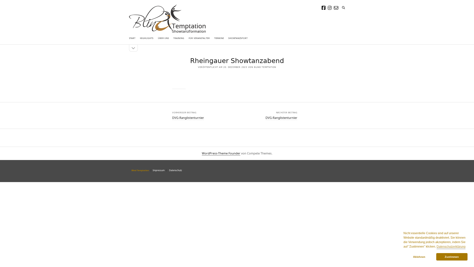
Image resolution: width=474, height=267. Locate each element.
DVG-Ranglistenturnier (188, 118)
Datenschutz (175, 170)
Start (132, 38)
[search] (343, 7)
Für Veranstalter (199, 38)
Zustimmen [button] (452, 256)
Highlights (147, 38)
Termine (219, 38)
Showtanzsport (238, 38)
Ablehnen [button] (419, 256)
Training (178, 38)
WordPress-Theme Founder (221, 153)
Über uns (163, 38)
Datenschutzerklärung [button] (451, 246)
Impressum (159, 170)
